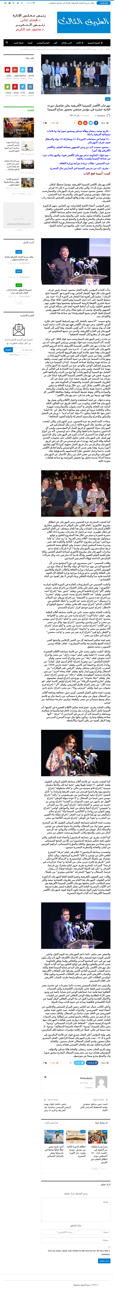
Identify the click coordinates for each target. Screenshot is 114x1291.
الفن (55, 43)
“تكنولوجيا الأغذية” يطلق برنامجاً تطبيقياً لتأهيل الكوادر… (11, 182)
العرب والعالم (66, 43)
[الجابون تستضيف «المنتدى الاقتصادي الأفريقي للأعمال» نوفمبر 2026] (18, 128)
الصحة (30, 43)
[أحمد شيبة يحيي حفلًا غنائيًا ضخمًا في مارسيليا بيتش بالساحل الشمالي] (54, 1137)
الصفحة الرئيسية (94, 43)
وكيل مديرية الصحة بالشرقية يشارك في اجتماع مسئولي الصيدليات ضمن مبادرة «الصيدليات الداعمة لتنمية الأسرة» (48, 3)
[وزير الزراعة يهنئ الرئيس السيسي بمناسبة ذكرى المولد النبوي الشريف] (27, 146)
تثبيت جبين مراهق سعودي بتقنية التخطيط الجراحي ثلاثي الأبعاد (93, 1107)
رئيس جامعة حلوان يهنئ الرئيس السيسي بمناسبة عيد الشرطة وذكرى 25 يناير (57, 1107)
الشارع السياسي (43, 43)
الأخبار (78, 43)
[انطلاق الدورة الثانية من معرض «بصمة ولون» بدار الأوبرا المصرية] (76, 1137)
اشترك (8, 350)
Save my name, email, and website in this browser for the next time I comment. (79, 1252)
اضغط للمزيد (18, 43)
